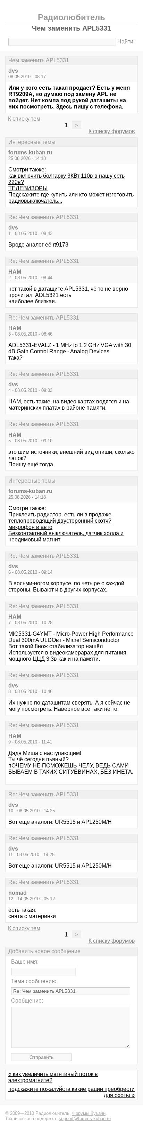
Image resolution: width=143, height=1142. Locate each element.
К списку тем (24, 119)
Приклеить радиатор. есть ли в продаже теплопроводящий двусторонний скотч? (59, 518)
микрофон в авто (30, 527)
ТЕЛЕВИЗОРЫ (28, 188)
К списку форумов (112, 131)
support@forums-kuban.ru (85, 1118)
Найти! (126, 42)
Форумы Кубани (89, 1113)
